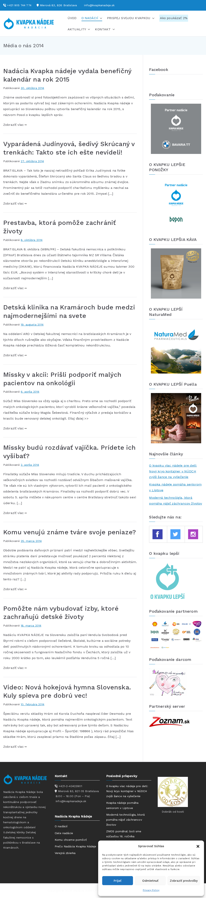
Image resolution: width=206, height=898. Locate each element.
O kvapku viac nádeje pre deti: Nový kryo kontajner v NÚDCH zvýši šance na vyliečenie (173, 471)
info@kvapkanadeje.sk (99, 5)
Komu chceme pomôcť (71, 839)
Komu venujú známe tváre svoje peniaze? (69, 532)
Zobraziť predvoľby (184, 881)
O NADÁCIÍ (89, 18)
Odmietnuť (150, 881)
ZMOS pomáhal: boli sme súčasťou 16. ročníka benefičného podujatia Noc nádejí (125, 839)
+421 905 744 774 (19, 5)
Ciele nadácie (64, 833)
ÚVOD (72, 18)
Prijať (117, 881)
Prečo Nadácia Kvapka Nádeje (75, 846)
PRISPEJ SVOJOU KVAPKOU (128, 18)
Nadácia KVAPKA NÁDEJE (91, 890)
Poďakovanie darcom (170, 659)
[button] (198, 846)
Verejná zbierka (65, 853)
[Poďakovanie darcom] (168, 682)
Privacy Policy (151, 890)
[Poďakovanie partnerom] (176, 634)
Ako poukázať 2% (173, 18)
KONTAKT (103, 29)
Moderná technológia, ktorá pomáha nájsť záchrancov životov (175, 500)
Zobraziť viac (13, 125)
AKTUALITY (77, 29)
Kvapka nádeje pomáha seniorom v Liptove (175, 487)
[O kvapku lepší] (168, 581)
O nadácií (61, 826)
